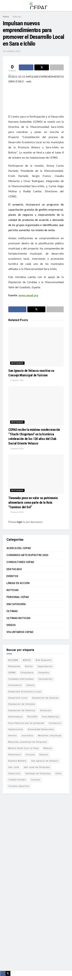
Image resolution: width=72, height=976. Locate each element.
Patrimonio (14, 754)
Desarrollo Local (17, 698)
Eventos (12, 576)
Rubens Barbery (17, 761)
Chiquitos (43, 672)
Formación (55, 723)
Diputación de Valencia (21, 710)
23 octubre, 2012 (11, 51)
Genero (12, 735)
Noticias (17, 16)
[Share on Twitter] (41, 67)
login (19, 522)
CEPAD (12, 672)
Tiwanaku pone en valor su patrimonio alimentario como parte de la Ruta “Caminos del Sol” (33, 502)
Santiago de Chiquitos (38, 773)
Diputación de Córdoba (21, 704)
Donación (45, 710)
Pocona (30, 754)
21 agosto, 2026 (17, 380)
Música (48, 748)
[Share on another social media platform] (57, 67)
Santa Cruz (14, 773)
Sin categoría (16, 604)
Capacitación (44, 666)
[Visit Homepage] (38, 5)
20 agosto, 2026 (17, 449)
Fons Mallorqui (50, 717)
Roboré (44, 754)
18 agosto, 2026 (17, 512)
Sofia (58, 773)
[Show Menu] (4, 5)
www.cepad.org (28, 295)
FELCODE (32, 717)
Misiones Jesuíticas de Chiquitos (27, 742)
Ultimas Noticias (18, 618)
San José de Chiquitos (37, 767)
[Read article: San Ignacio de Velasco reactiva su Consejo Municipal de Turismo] (36, 346)
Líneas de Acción (18, 583)
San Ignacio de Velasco (45, 761)
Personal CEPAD (17, 597)
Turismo (35, 780)
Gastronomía (15, 729)
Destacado (17, 363)
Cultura (30, 685)
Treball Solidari (17, 780)
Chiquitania (26, 672)
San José (13, 767)
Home (6, 16)
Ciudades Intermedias (21, 679)
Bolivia (29, 666)
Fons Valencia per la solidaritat (26, 723)
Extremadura (15, 717)
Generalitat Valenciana (41, 729)
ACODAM (13, 660)
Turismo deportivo (18, 786)
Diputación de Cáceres (45, 698)
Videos (11, 625)
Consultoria (14, 685)
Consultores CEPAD (20, 562)
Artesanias (14, 666)
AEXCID (27, 660)
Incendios (27, 735)
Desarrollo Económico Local (24, 691)
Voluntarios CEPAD (19, 632)
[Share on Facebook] (26, 67)
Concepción (45, 679)
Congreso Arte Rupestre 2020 (27, 555)
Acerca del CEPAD (18, 548)
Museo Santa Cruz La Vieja (23, 748)
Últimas (12, 611)
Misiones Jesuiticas (49, 735)
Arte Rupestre (44, 660)
